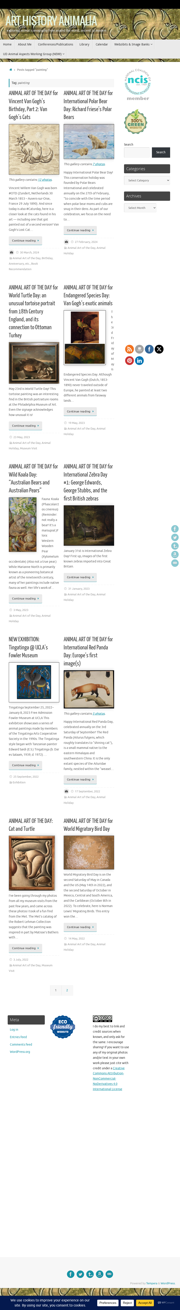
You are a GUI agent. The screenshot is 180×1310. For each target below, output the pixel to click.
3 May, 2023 (20, 610)
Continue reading (24, 240)
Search (128, 144)
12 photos (45, 180)
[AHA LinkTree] (175, 563)
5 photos (99, 714)
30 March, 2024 (29, 252)
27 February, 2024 (86, 242)
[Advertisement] (153, 1132)
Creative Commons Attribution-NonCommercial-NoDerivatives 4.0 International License (109, 1078)
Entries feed (18, 1037)
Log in (14, 1030)
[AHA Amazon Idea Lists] (175, 554)
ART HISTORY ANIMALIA (51, 21)
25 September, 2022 (26, 777)
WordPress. (168, 1283)
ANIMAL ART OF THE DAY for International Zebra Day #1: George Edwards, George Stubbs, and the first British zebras (88, 482)
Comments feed (21, 1044)
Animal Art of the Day (26, 258)
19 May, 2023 (76, 423)
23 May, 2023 (21, 437)
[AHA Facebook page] (175, 529)
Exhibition (19, 782)
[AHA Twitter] (175, 537)
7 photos (99, 164)
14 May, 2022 (76, 938)
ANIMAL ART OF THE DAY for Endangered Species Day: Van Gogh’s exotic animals (88, 295)
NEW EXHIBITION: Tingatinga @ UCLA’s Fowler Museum (28, 647)
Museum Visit (28, 448)
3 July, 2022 (20, 959)
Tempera (151, 1283)
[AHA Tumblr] (175, 546)
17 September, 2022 (87, 791)
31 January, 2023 (79, 589)
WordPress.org (20, 1052)
